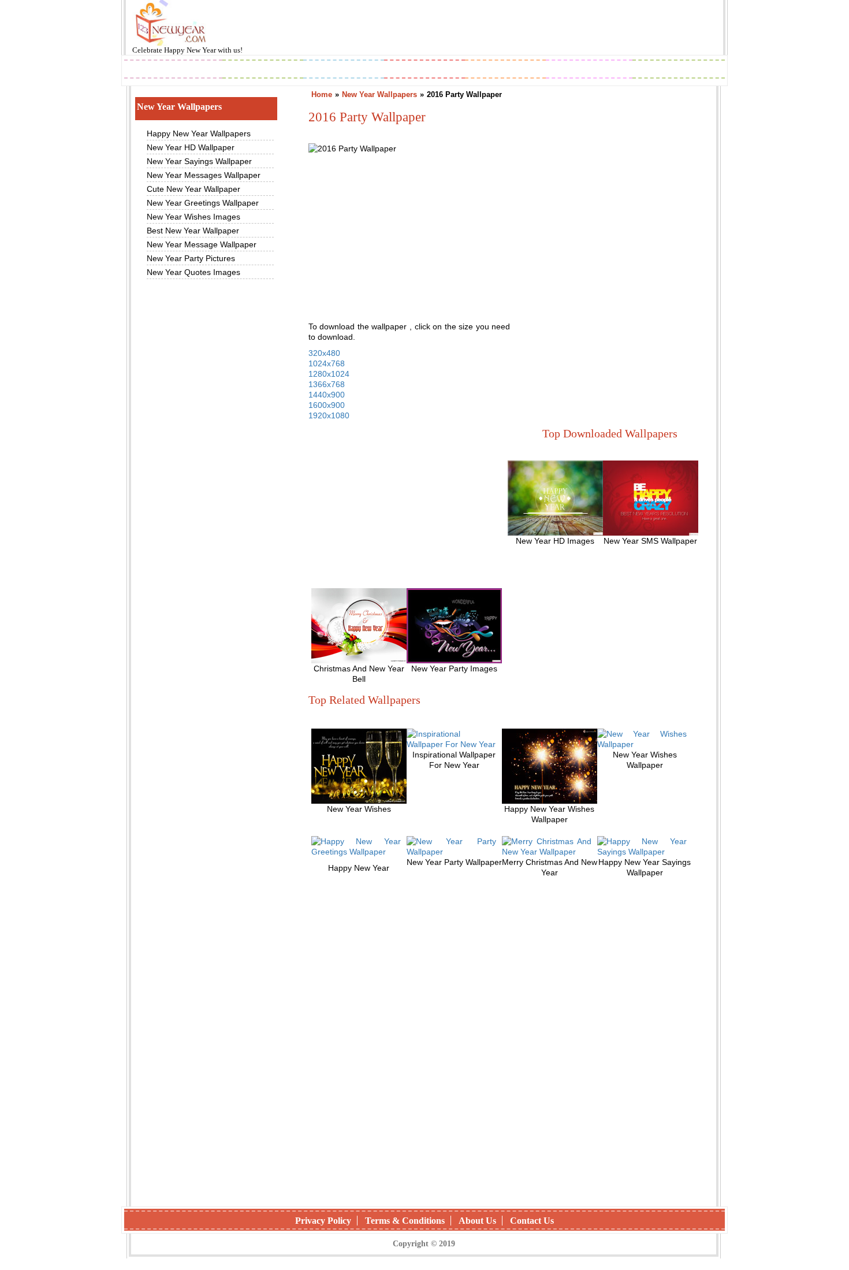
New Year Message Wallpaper (201, 244)
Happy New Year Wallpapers (199, 133)
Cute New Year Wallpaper (193, 189)
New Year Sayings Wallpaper (199, 161)
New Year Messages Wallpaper (203, 175)
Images (262, 70)
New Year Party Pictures (191, 258)
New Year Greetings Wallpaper (203, 202)
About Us (477, 1221)
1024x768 (326, 363)
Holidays (506, 70)
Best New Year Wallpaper (193, 230)
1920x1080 (328, 415)
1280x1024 (328, 373)
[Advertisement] (607, 244)
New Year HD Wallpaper (190, 147)
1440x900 (326, 394)
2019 (173, 70)
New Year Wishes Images (193, 216)
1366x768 (326, 384)
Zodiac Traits (679, 70)
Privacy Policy (323, 1221)
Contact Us (532, 1221)
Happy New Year (191, 50)
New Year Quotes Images (193, 272)
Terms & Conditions (405, 1221)
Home (321, 94)
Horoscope (424, 70)
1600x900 (326, 405)
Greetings (344, 70)
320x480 (324, 353)
